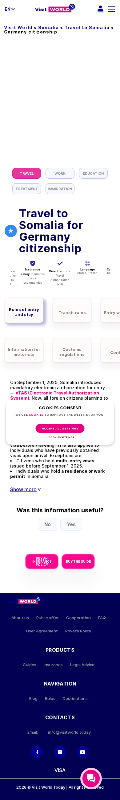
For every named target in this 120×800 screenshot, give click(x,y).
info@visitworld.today (69, 732)
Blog (33, 699)
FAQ (102, 618)
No (47, 524)
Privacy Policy (78, 631)
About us (20, 618)
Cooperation (78, 618)
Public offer (47, 618)
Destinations (75, 699)
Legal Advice (82, 665)
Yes (71, 524)
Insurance (53, 665)
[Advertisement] (60, 105)
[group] (26, 173)
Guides (29, 665)
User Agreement (42, 631)
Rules (50, 699)
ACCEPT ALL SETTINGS (60, 428)
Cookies (36, 415)
